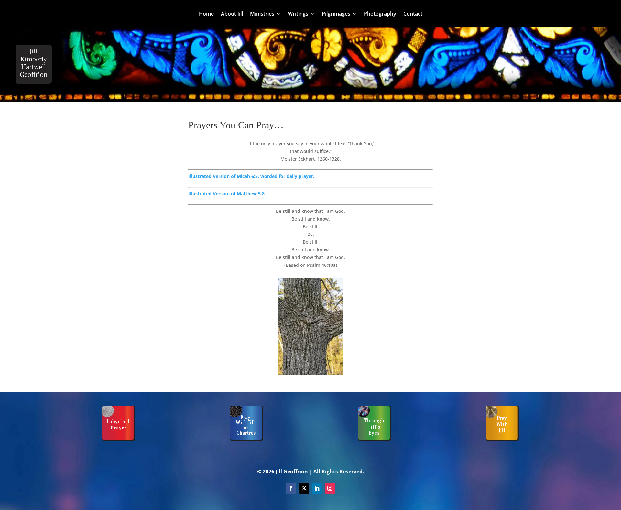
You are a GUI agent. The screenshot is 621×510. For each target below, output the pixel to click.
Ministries (262, 14)
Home (206, 14)
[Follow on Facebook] (291, 488)
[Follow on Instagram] (330, 488)
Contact (412, 14)
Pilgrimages (336, 14)
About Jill (232, 14)
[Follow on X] (304, 488)
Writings (298, 14)
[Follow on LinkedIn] (317, 488)
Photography (380, 14)
